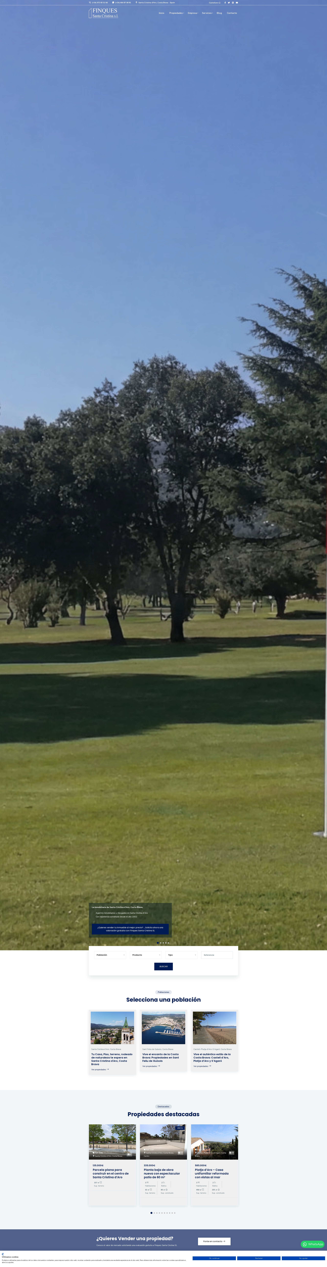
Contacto (232, 13)
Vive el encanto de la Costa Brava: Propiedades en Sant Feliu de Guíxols (160, 1057)
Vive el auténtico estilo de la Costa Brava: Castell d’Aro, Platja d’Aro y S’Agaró (212, 1057)
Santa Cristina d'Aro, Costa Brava (106, 1049)
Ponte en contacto (213, 1241)
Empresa (192, 13)
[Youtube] (237, 3)
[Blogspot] (233, 3)
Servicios (207, 13)
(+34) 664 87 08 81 (123, 2)
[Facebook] (225, 3)
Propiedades (176, 13)
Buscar (164, 966)
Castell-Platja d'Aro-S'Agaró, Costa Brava (213, 1049)
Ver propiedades (99, 1069)
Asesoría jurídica (105, 930)
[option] (163, 475)
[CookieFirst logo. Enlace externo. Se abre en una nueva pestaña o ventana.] (3, 1254)
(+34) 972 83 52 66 (99, 2)
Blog (219, 13)
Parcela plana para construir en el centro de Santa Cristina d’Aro (111, 1173)
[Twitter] (229, 3)
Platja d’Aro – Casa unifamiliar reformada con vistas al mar (212, 1173)
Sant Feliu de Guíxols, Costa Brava (157, 1049)
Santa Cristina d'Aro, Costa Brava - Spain (156, 2)
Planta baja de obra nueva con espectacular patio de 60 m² (162, 1173)
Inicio (161, 13)
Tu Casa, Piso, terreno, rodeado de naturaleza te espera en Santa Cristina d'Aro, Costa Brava (111, 1059)
